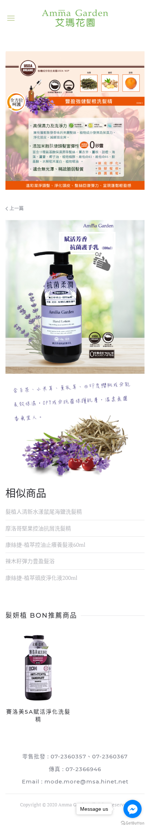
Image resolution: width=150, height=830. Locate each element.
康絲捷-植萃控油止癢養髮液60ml (45, 544)
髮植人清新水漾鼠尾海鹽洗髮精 (43, 511)
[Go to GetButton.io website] (132, 823)
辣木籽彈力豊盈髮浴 (30, 561)
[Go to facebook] (132, 809)
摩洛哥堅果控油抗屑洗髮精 (38, 528)
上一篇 (16, 208)
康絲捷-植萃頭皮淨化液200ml (41, 577)
